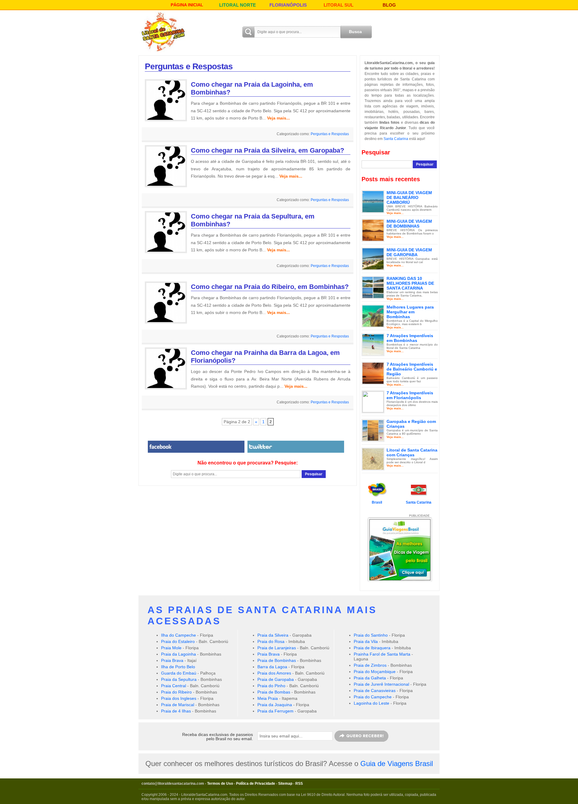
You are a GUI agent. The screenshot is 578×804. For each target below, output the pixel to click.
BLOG (389, 5)
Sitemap (285, 783)
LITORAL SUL (338, 5)
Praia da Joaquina (274, 704)
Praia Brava (172, 660)
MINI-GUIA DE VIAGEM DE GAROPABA (409, 252)
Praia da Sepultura (179, 679)
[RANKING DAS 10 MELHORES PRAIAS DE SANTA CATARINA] (373, 287)
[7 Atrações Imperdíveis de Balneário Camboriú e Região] (373, 373)
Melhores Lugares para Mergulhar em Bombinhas (410, 312)
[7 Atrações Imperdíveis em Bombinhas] (373, 344)
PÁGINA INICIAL (187, 4)
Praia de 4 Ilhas (176, 711)
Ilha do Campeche (178, 635)
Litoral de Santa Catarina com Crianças (412, 452)
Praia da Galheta (370, 677)
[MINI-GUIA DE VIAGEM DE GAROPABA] (373, 258)
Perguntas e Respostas (330, 134)
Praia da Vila (366, 641)
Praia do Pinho (271, 685)
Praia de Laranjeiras (276, 647)
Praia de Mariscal (177, 704)
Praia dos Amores (274, 673)
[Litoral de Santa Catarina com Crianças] (373, 459)
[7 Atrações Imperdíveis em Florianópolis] (373, 401)
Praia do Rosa (270, 641)
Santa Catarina (396, 139)
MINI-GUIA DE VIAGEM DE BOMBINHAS (409, 223)
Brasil (377, 502)
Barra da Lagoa (272, 666)
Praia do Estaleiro (178, 641)
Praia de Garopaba (275, 679)
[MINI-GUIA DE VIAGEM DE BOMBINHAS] (373, 230)
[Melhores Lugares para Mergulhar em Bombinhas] (373, 316)
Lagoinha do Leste (371, 703)
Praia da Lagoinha (178, 654)
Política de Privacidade (255, 783)
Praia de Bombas (273, 692)
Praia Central (173, 685)
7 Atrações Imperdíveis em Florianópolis (410, 395)
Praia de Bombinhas (276, 660)
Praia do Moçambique (375, 671)
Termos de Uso (220, 783)
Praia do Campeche (373, 696)
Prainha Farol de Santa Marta (382, 654)
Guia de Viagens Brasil (396, 763)
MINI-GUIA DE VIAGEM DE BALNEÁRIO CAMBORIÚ (409, 197)
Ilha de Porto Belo (178, 666)
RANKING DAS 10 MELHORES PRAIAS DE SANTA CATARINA (410, 283)
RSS (299, 783)
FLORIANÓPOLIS (288, 5)
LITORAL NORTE (237, 5)
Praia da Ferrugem (275, 711)
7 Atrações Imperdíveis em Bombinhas (410, 338)
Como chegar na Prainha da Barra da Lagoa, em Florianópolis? (265, 356)
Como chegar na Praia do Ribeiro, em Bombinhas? (270, 286)
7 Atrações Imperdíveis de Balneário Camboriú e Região (412, 369)
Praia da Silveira (272, 635)
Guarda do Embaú (178, 673)
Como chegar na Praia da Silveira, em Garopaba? (267, 150)
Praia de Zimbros (370, 665)
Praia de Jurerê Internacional (381, 684)
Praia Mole (171, 647)
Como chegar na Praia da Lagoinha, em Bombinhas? (252, 88)
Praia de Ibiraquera (372, 647)
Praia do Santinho (371, 635)
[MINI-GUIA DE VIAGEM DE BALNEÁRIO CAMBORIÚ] (373, 201)
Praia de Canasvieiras (375, 690)
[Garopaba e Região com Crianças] (373, 430)
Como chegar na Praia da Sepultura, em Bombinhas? (253, 220)
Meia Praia (267, 698)
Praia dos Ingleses (178, 698)
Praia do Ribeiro (176, 692)
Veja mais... (278, 118)
